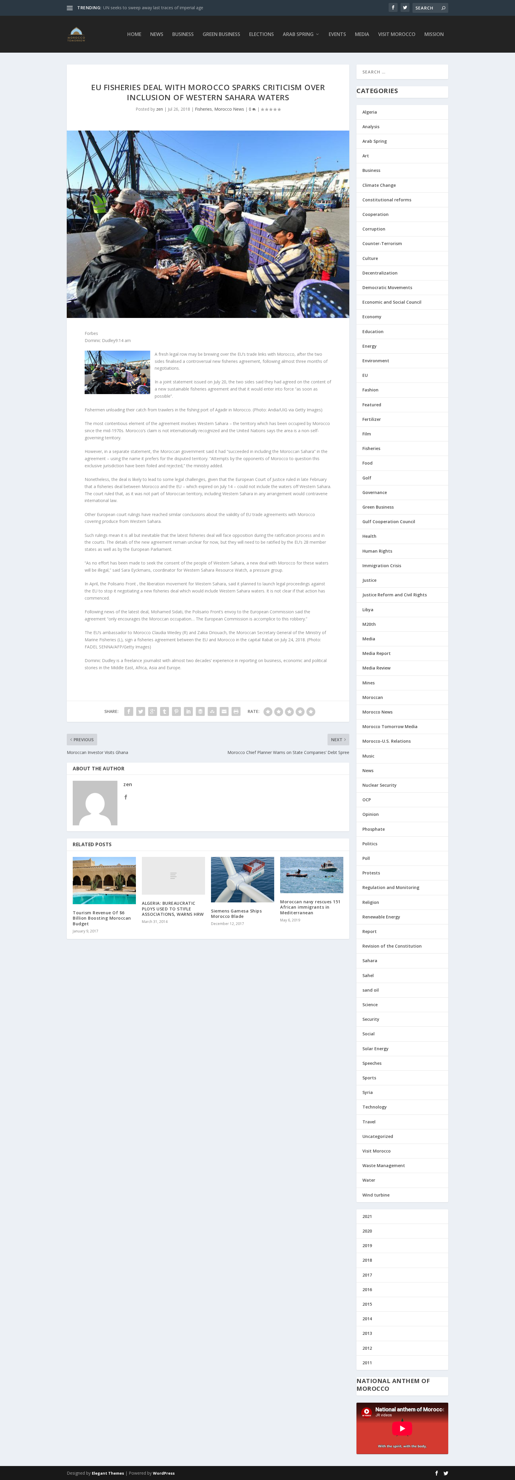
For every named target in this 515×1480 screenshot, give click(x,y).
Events (337, 34)
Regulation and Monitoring (390, 887)
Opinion (370, 814)
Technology (374, 1107)
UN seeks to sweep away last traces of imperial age (153, 7)
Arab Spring (298, 34)
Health (369, 536)
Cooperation (375, 214)
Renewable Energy (381, 917)
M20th (369, 624)
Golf (366, 478)
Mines (368, 683)
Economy (371, 316)
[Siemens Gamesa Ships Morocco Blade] (242, 879)
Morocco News (229, 109)
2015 (367, 1304)
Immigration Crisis (381, 565)
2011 (367, 1362)
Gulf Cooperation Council (388, 521)
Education (373, 331)
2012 (367, 1348)
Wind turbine (376, 1195)
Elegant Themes (108, 1473)
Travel (369, 1122)
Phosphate (373, 829)
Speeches (371, 1063)
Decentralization (380, 273)
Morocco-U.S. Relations (386, 741)
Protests (371, 873)
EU (365, 375)
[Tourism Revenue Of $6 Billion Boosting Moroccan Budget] (104, 880)
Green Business (221, 34)
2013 (367, 1333)
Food (367, 463)
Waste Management (383, 1165)
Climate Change (379, 185)
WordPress (164, 1473)
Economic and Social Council (391, 302)
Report (369, 931)
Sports (369, 1078)
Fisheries (203, 109)
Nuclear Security (379, 785)
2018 (367, 1260)
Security (370, 1019)
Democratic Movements (387, 287)
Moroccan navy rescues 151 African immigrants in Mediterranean (310, 907)
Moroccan (372, 697)
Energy (369, 346)
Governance (374, 492)
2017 (367, 1275)
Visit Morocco (396, 34)
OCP (366, 799)
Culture (370, 258)
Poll (366, 858)
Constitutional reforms (386, 200)
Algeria (369, 112)
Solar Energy (375, 1048)
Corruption (373, 229)
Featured (371, 404)
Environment (375, 360)
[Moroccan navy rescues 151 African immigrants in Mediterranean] (311, 875)
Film (366, 434)
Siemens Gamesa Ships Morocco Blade (236, 913)
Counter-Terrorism (382, 243)
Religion (370, 902)
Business (183, 34)
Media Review (376, 668)
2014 (367, 1318)
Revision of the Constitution (392, 946)
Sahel (368, 975)
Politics (369, 843)
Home (134, 34)
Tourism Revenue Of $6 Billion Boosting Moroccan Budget (102, 918)
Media (362, 34)
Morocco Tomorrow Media (390, 726)
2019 (367, 1245)
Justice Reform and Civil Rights (394, 595)
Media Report (376, 653)
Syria (367, 1092)
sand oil (370, 990)
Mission (434, 34)
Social (368, 1034)
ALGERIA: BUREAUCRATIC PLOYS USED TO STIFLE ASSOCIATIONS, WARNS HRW (173, 908)
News (156, 34)
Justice (369, 580)
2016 (367, 1289)
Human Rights (377, 551)
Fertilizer (371, 419)
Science (370, 1004)
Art (365, 156)
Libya (367, 609)
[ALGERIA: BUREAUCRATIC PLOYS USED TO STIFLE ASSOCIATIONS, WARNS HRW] (173, 876)
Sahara (369, 960)
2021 (367, 1216)
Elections (261, 34)
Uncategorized (377, 1136)
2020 (367, 1231)
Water (368, 1180)
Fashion (370, 390)
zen (159, 109)
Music (368, 756)
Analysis (370, 126)
